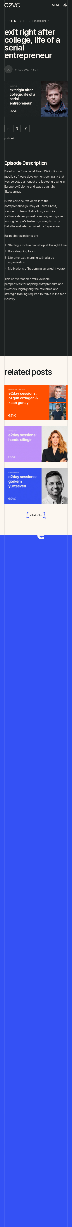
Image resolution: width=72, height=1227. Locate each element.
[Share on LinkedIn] (8, 128)
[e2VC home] (12, 5)
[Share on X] (17, 128)
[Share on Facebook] (26, 128)
